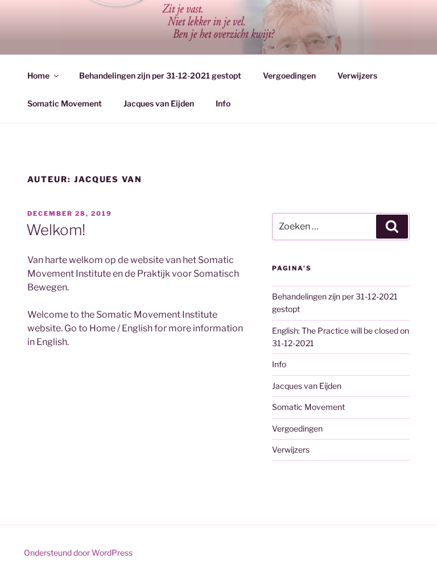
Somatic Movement (64, 103)
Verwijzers (357, 75)
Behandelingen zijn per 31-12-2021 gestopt (160, 75)
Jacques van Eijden (158, 103)
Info (223, 103)
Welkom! (55, 230)
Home (38, 75)
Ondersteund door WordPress (78, 552)
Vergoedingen (289, 75)
